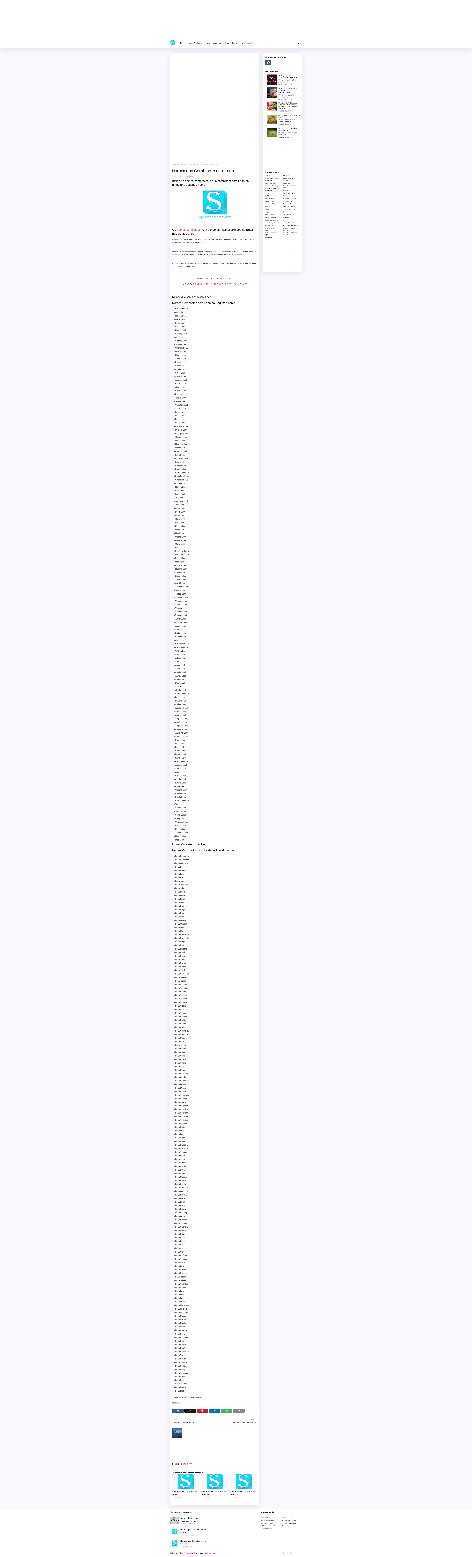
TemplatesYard (189, 1553)
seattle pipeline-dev (272, 223)
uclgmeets (287, 215)
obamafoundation (289, 223)
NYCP (267, 196)
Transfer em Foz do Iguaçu (290, 234)
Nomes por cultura (289, 1523)
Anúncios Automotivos (291, 225)
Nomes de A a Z (287, 1518)
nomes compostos (189, 164)
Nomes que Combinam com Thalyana (214, 1493)
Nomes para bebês (267, 1523)
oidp (285, 220)
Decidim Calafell (289, 206)
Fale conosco (287, 1526)
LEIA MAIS (290, 84)
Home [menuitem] (182, 43)
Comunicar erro (266, 1528)
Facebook (268, 1553)
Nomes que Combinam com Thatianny (243, 1493)
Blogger (286, 190)
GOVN (267, 193)
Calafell (268, 206)
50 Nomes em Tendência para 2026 (287, 76)
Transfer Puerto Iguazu (273, 186)
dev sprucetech (289, 209)
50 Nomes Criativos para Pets (287, 129)
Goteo (267, 212)
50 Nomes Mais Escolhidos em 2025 (287, 103)
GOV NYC (286, 176)
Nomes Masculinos (289, 1520)
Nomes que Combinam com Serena (193, 1542)
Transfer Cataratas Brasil (290, 187)
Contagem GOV (288, 196)
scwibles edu (270, 225)
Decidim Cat (287, 204)
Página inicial (177, 164)
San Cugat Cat (270, 204)
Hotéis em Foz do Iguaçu (271, 229)
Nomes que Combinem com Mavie (193, 1531)
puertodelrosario (271, 220)
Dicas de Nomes (267, 1518)
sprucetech (269, 209)
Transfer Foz (287, 201)
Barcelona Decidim (272, 201)
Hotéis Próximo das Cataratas (272, 189)
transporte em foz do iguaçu (290, 229)
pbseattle (286, 217)
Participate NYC (289, 193)
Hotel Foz (286, 183)
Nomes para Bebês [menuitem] (248, 43)
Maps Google (270, 183)
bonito (192, 242)
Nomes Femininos (195, 1397)
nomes (212, 254)
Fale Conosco (279, 1553)
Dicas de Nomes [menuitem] (231, 43)
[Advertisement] (74, 21)
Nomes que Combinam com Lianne (185, 1493)
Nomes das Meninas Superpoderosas (189, 1519)
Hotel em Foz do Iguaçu (289, 179)
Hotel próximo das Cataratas (272, 179)
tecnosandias (270, 215)
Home (260, 1553)
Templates (211, 1553)
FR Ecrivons (269, 198)
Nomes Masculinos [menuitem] (213, 43)
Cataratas (269, 237)
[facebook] (268, 62)
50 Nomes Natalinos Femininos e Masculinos (287, 90)
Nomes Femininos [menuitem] (195, 43)
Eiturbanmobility (289, 198)
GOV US (268, 176)
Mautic (285, 212)
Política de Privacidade (269, 1526)
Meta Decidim (270, 217)
